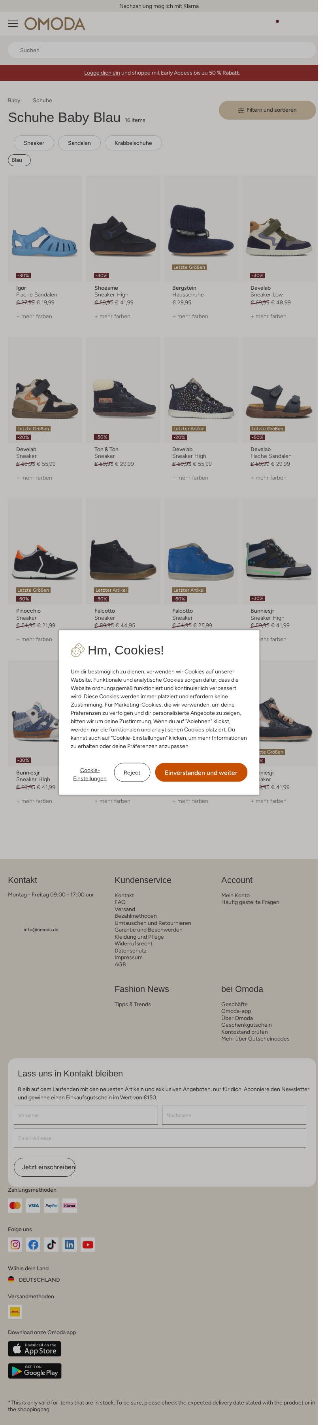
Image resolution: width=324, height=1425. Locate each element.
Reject (132, 772)
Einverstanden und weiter (201, 772)
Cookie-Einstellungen (90, 774)
